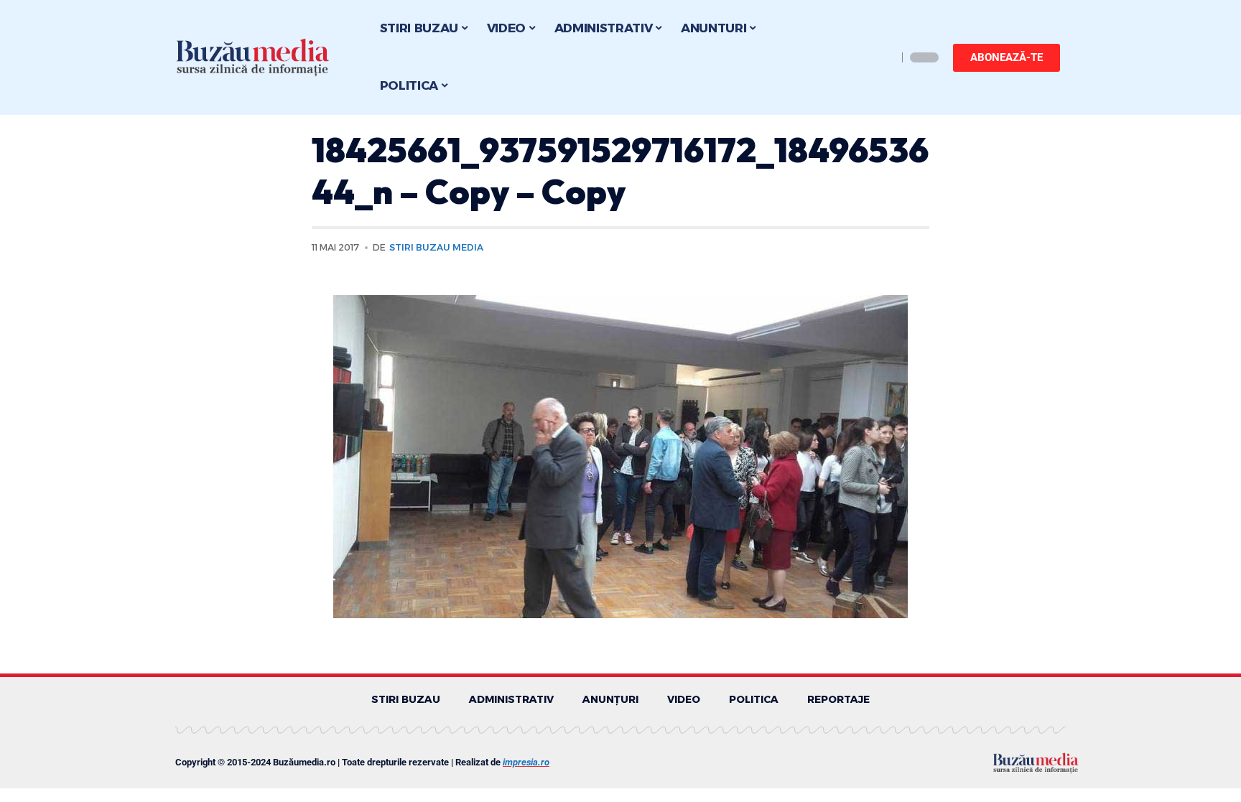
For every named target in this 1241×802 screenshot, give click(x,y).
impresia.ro (526, 762)
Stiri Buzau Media (436, 247)
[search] (882, 57)
